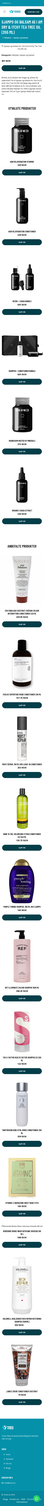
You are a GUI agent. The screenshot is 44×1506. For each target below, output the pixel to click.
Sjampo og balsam (20, 38)
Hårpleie (7, 38)
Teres (8, 1454)
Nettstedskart (22, 1502)
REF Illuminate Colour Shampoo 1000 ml (22, 987)
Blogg (8, 1468)
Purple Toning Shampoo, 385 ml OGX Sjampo (22, 906)
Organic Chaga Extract (22, 510)
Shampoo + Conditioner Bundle (22, 371)
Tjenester (9, 1459)
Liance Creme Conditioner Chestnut (22, 1391)
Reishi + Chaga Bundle (22, 301)
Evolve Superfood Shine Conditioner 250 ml (22, 694)
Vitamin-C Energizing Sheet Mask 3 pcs (22, 1203)
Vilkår (23, 1499)
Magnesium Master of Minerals (22, 440)
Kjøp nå (22, 68)
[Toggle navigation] (4, 12)
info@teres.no (6, 3)
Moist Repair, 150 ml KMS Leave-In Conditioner (22, 764)
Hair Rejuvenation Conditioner (22, 231)
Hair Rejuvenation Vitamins (22, 161)
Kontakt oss (33, 12)
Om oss (9, 1463)
